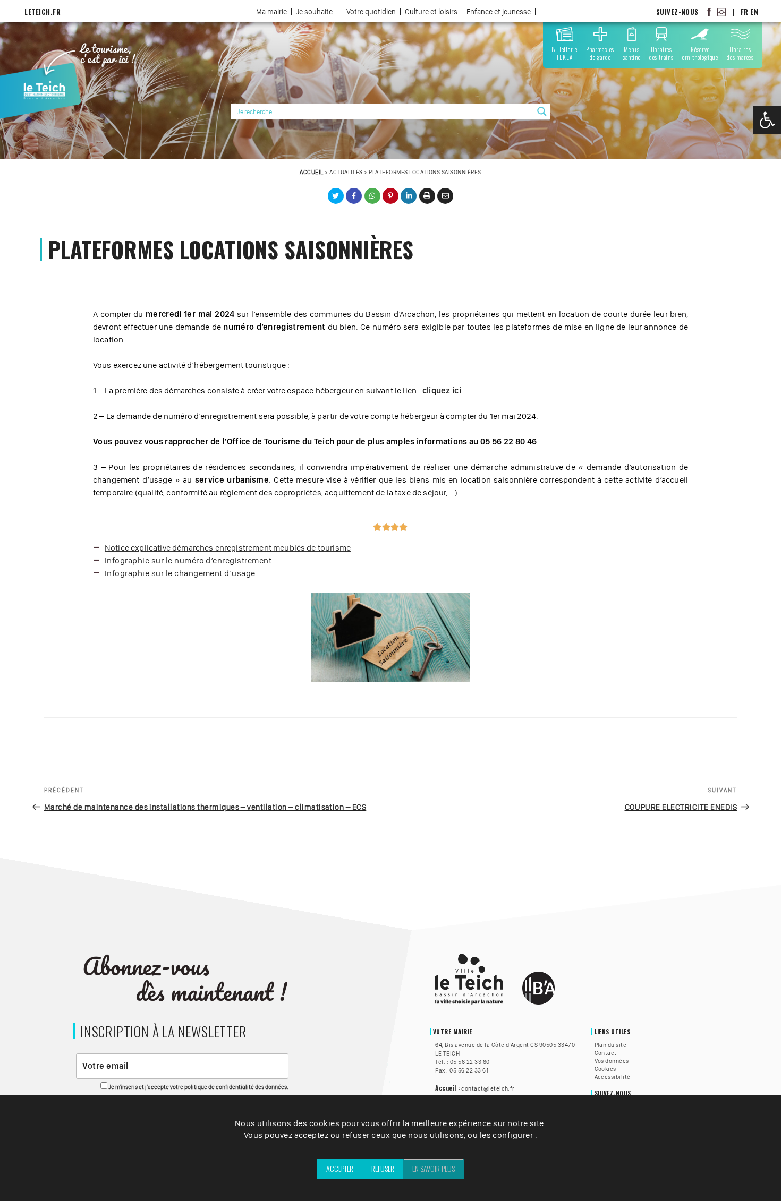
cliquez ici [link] (442, 390)
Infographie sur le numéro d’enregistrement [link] (188, 560)
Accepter (339, 1168)
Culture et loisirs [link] (431, 11)
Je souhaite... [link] (316, 11)
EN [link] (754, 12)
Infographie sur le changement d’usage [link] (180, 573)
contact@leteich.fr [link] (488, 1088)
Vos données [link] (612, 1061)
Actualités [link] (346, 172)
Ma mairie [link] (271, 11)
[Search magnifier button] (542, 111)
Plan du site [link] (611, 1045)
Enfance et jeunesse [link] (498, 11)
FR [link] (745, 12)
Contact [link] (606, 1053)
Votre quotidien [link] (371, 11)
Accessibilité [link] (613, 1076)
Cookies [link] (605, 1069)
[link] (767, 120)
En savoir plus (433, 1168)
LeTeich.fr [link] (42, 12)
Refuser (382, 1168)
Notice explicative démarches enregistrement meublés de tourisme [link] (228, 548)
